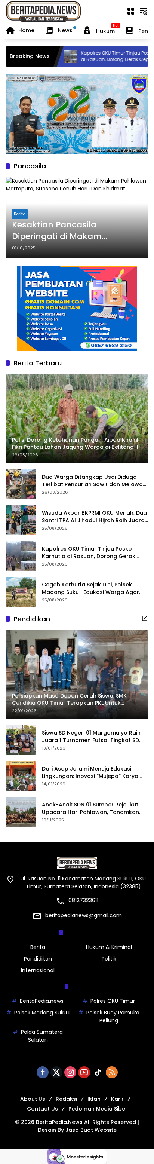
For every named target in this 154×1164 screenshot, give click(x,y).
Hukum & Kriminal (109, 947)
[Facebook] (43, 1072)
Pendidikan (38, 958)
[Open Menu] (130, 11)
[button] (143, 11)
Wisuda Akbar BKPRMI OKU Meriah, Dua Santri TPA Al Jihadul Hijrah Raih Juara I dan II (95, 516)
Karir (117, 1099)
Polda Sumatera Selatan (42, 1036)
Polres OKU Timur (112, 1001)
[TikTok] (98, 1072)
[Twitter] (56, 1072)
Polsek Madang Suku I (42, 1012)
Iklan (94, 1099)
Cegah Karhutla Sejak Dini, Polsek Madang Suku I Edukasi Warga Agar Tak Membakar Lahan (90, 588)
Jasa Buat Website (91, 1130)
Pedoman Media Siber (97, 1108)
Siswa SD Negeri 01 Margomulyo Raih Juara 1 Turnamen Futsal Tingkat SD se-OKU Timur (91, 736)
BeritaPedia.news (42, 1001)
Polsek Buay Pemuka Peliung (112, 1016)
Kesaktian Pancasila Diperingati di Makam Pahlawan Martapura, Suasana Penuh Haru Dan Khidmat (66, 230)
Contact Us (42, 1108)
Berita (20, 214)
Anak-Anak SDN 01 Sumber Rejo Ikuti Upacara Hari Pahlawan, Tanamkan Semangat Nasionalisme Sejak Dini (90, 808)
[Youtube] (84, 1072)
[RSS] (112, 1072)
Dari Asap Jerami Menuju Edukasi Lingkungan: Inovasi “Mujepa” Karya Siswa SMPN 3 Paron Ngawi (90, 772)
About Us (32, 1099)
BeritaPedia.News (59, 1122)
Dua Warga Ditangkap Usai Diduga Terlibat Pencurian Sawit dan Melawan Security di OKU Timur (94, 481)
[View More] (144, 618)
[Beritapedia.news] (43, 11)
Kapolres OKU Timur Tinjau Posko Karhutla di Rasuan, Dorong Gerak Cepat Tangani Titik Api (106, 56)
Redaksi (66, 1099)
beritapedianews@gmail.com (83, 915)
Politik (109, 958)
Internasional (38, 970)
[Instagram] (70, 1072)
